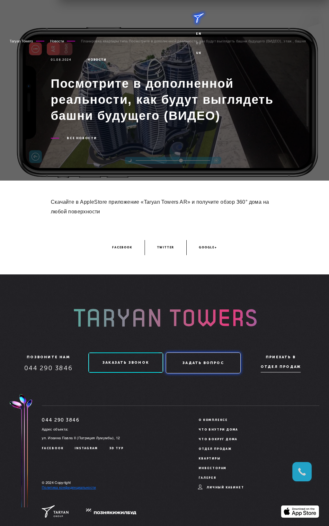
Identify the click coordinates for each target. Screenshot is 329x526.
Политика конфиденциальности (69, 487)
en (198, 33)
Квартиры (209, 458)
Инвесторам (213, 468)
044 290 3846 (48, 368)
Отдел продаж (281, 367)
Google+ (208, 247)
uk (198, 53)
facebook (122, 247)
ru (198, 43)
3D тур (116, 448)
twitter (165, 247)
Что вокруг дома (218, 439)
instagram (86, 448)
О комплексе (213, 420)
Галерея (207, 477)
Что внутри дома (218, 429)
